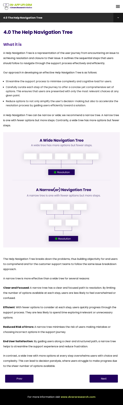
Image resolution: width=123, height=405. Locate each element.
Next (104, 378)
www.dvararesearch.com (78, 397)
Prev (19, 378)
